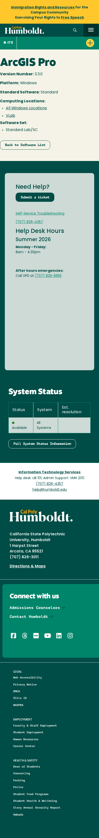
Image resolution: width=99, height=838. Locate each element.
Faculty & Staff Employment (35, 725)
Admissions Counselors (35, 607)
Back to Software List (25, 145)
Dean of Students (26, 766)
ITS (10, 43)
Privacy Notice (25, 684)
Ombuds (18, 814)
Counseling (21, 773)
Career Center (24, 746)
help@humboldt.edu (49, 490)
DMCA (16, 691)
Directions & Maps (28, 566)
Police (18, 787)
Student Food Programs (31, 794)
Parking (19, 780)
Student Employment (28, 732)
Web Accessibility (27, 677)
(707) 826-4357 (29, 222)
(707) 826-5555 (48, 276)
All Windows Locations (26, 108)
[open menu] (91, 30)
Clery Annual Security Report (36, 807)
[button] (75, 30)
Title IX (20, 698)
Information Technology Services (49, 472)
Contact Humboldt (29, 616)
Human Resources (25, 739)
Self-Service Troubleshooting (40, 214)
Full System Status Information (42, 444)
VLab (10, 116)
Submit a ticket (35, 197)
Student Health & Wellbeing (35, 801)
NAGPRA (18, 705)
